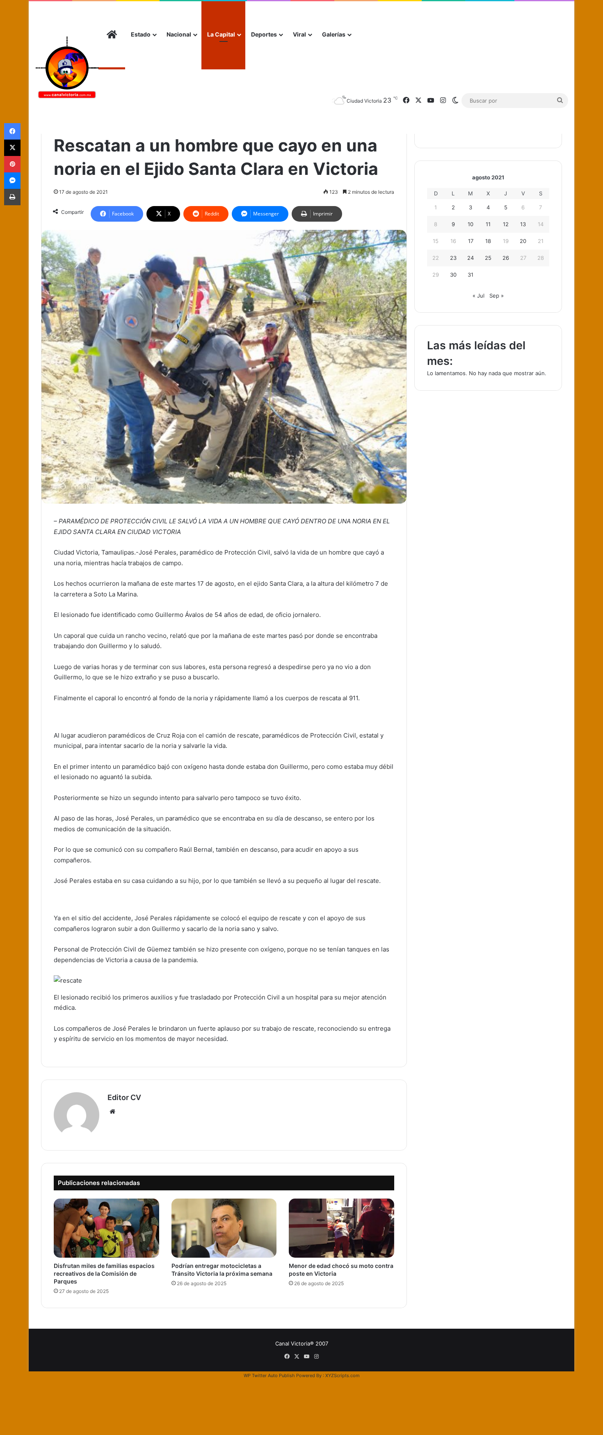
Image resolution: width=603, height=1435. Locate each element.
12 (506, 224)
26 (505, 257)
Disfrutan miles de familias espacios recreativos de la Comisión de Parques (104, 1273)
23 (453, 257)
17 (470, 241)
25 (488, 257)
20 (523, 241)
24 (470, 257)
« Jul (478, 295)
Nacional (179, 34)
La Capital (221, 34)
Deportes (264, 34)
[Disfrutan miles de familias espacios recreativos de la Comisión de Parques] (106, 1228)
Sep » (496, 295)
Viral (299, 34)
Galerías (333, 34)
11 (488, 224)
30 (453, 274)
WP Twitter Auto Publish (269, 1375)
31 (470, 274)
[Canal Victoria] (66, 68)
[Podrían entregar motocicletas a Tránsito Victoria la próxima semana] (224, 1228)
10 (470, 224)
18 (488, 241)
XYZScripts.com (342, 1375)
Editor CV (124, 1097)
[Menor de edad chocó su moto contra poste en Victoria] (341, 1228)
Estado (141, 34)
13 (523, 224)
